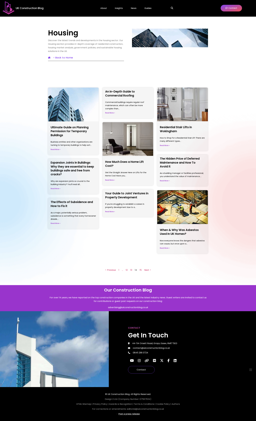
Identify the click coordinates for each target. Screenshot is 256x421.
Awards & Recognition (120, 404)
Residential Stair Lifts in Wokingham (176, 129)
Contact (141, 369)
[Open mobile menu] (250, 370)
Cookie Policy (163, 404)
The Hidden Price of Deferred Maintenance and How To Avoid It (180, 162)
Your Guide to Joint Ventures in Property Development (126, 195)
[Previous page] (110, 270)
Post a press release (129, 413)
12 (127, 270)
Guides (147, 8)
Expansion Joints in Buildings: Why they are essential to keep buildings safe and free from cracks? (72, 168)
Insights (119, 8)
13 (131, 270)
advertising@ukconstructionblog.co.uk (128, 307)
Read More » (55, 149)
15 (141, 270)
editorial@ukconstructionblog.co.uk (145, 408)
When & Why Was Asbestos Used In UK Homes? (179, 232)
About (103, 8)
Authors (176, 404)
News (133, 8)
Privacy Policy (100, 404)
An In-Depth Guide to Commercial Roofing (120, 93)
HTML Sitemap (83, 404)
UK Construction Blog (30, 8)
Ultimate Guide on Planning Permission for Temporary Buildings (70, 131)
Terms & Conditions (144, 404)
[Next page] (147, 270)
